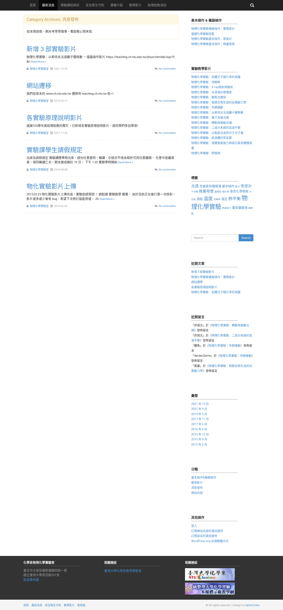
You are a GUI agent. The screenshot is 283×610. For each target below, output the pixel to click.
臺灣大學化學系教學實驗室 (123, 571)
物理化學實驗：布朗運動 (207, 107)
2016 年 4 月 (199, 429)
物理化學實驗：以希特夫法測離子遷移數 (217, 112)
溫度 (208, 198)
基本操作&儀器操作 (203, 477)
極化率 (225, 191)
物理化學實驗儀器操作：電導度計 (213, 28)
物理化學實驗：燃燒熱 (205, 153)
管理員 (81, 605)
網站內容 (197, 492)
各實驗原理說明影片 (54, 117)
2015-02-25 (60, 206)
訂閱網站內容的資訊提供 (207, 531)
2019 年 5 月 (199, 414)
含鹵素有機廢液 (210, 186)
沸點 (200, 199)
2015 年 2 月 (199, 444)
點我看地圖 (31, 580)
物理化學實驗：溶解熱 (205, 82)
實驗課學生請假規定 (54, 149)
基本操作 (228, 186)
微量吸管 (206, 191)
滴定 (224, 199)
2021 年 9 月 (199, 409)
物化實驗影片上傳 (51, 186)
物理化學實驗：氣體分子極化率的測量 (216, 77)
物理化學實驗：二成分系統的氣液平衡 (216, 127)
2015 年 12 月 (200, 434)
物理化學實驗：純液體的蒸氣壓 (211, 137)
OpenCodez (252, 605)
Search (246, 237)
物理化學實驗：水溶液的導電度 (211, 92)
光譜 (195, 186)
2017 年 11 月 (200, 419)
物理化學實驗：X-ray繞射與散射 (212, 87)
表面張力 (226, 208)
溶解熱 (217, 199)
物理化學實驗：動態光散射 (208, 97)
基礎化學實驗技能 (202, 33)
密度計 (246, 186)
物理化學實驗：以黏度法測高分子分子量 (217, 132)
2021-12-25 (60, 68)
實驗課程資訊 (70, 5)
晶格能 (218, 191)
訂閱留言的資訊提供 (204, 536)
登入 (194, 525)
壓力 (237, 186)
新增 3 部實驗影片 (51, 49)
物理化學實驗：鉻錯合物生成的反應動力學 (218, 102)
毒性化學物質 (239, 191)
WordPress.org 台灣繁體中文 (210, 541)
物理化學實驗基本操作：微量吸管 (213, 44)
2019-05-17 (60, 100)
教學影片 (135, 5)
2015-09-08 (60, 169)
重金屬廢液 (240, 208)
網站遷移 (39, 85)
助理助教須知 (157, 5)
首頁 (33, 5)
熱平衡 (234, 198)
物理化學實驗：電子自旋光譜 (210, 117)
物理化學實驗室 (39, 68)
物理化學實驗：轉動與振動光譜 (211, 122)
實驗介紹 (116, 5)
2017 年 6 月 (199, 424)
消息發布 (197, 487)
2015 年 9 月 (199, 439)
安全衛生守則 (95, 5)
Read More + (38, 61)
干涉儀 (194, 191)
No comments (167, 68)
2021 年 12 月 (200, 404)
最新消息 (48, 5)
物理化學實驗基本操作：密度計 (211, 38)
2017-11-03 (60, 132)
